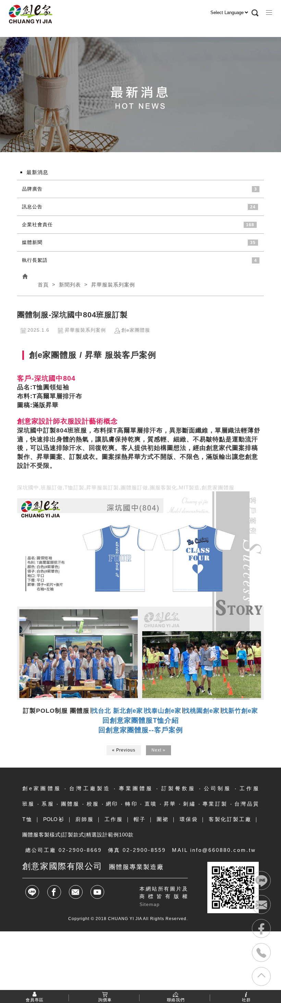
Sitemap (149, 904)
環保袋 (189, 819)
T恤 (27, 819)
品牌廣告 (32, 189)
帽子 (140, 819)
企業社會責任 (37, 224)
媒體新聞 (32, 242)
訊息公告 (32, 206)
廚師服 (84, 819)
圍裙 (163, 819)
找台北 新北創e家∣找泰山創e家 (136, 710)
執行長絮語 (35, 260)
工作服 (114, 819)
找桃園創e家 (201, 710)
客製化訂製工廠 (230, 819)
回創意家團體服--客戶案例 (140, 730)
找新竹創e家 (240, 710)
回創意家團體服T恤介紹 (140, 720)
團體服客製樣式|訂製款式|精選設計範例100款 (78, 834)
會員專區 (35, 1000)
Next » (158, 750)
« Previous (123, 750)
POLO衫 (54, 819)
